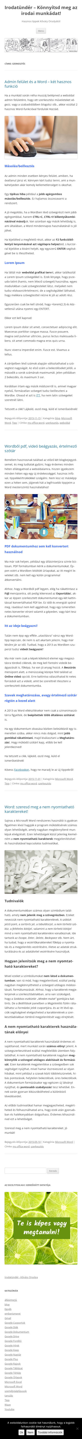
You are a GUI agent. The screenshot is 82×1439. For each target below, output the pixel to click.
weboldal (65, 422)
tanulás (9, 1395)
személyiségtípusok (16, 1391)
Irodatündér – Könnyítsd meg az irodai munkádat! (41, 10)
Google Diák (11, 1327)
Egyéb (8, 1309)
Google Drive (12, 1336)
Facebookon (21, 769)
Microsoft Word (64, 779)
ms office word (36, 422)
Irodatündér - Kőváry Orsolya (21, 1277)
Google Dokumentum (17, 1332)
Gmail (8, 1318)
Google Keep (12, 1350)
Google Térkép (13, 1372)
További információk (50, 1432)
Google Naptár (13, 1354)
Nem (30, 1432)
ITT (38, 395)
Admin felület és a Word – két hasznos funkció (38, 84)
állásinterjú (11, 1300)
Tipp (14, 422)
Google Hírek (12, 1345)
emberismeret (13, 1313)
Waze (8, 1404)
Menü (41, 30)
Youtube (9, 1409)
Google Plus (11, 1359)
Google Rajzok (13, 1363)
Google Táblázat (14, 1368)
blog (57, 418)
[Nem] (77, 1428)
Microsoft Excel (13, 1382)
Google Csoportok (15, 1322)
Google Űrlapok (13, 1377)
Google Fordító (13, 1341)
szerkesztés (52, 422)
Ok (21, 1432)
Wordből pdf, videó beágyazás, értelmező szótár (41, 448)
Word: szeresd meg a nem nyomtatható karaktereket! (39, 809)
